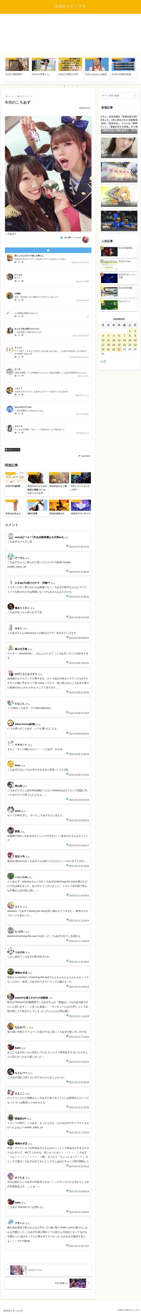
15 (129, 340)
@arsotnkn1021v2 (81, 335)
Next (139, 69)
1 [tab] (64, 86)
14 (124, 340)
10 (103, 340)
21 (124, 344)
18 (108, 344)
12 (113, 340)
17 (103, 344)
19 (113, 344)
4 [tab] (76, 86)
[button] (135, 95)
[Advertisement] (70, 34)
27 (119, 349)
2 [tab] (68, 86)
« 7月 (103, 361)
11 (108, 340)
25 (108, 349)
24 (103, 349)
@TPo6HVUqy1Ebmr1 (79, 357)
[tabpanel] (17, 69)
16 (135, 340)
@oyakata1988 (82, 281)
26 (113, 349)
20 (119, 344)
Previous (2, 69)
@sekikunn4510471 (80, 262)
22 (129, 344)
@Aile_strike (83, 376)
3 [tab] (72, 86)
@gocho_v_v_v (82, 395)
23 (135, 344)
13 (119, 340)
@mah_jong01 (82, 414)
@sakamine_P (82, 433)
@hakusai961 (83, 300)
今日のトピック (13, 450)
